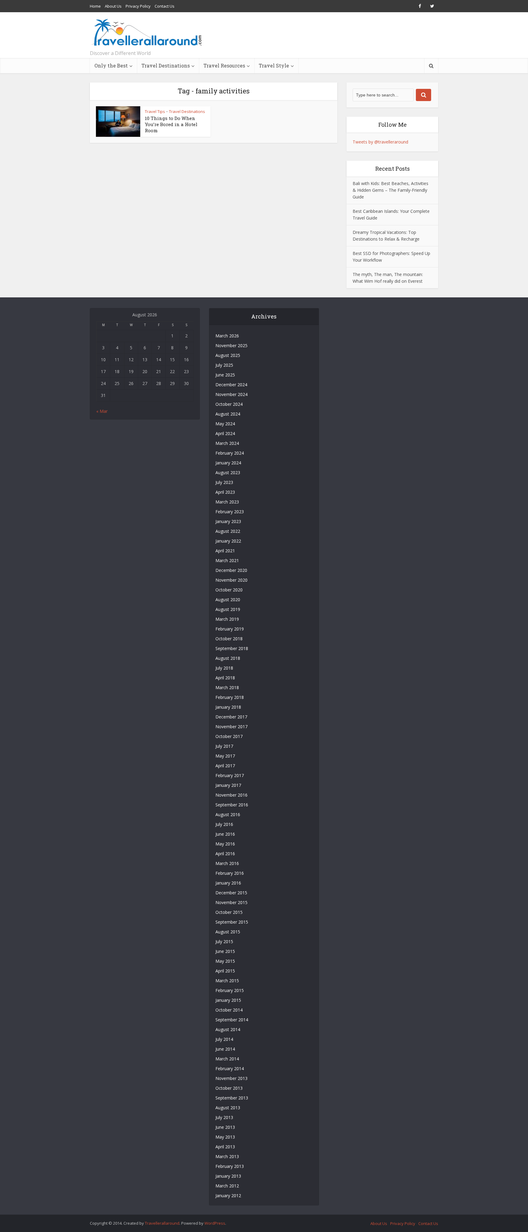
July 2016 (224, 824)
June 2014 (225, 1049)
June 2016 (225, 834)
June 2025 (225, 375)
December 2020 (231, 570)
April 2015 (225, 971)
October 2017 (229, 736)
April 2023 (225, 492)
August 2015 (227, 932)
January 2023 (228, 521)
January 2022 (228, 541)
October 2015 (229, 912)
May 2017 (225, 756)
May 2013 (225, 1137)
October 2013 (229, 1088)
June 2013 (225, 1127)
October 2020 (229, 590)
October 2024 (229, 404)
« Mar (102, 411)
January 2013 (228, 1176)
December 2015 (231, 893)
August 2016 (227, 814)
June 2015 (225, 951)
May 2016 (225, 844)
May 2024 (225, 424)
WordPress (214, 1223)
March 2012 (227, 1186)
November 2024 (231, 394)
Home (95, 6)
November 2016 (231, 795)
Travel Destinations (165, 65)
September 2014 (231, 1020)
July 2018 (224, 668)
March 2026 (227, 336)
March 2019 (227, 619)
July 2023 (224, 482)
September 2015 (231, 922)
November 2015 (231, 902)
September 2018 (231, 648)
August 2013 (227, 1107)
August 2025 (227, 355)
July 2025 (224, 365)
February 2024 (229, 453)
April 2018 (225, 678)
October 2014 (229, 1010)
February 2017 (229, 775)
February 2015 (229, 990)
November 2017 (231, 726)
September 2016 (231, 805)
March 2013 (227, 1156)
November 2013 (231, 1078)
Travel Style (274, 65)
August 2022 (227, 531)
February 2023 (229, 511)
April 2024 (225, 433)
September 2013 (231, 1098)
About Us (113, 6)
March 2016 (227, 863)
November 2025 (231, 345)
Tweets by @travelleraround (380, 142)
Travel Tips (155, 111)
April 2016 (225, 853)
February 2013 (229, 1166)
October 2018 (229, 638)
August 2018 (227, 658)
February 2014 (229, 1068)
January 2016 (228, 883)
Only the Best (111, 65)
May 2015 (225, 961)
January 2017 (228, 785)
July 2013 (224, 1117)
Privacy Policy (138, 6)
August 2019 (227, 609)
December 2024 (231, 384)
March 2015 (227, 980)
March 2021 (227, 560)
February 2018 (229, 697)
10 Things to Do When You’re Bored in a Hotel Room (171, 124)
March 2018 (227, 687)
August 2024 (227, 414)
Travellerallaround (162, 1223)
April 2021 (225, 551)
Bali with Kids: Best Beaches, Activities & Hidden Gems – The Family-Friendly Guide (390, 190)
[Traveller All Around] (147, 32)
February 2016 (229, 873)
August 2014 (227, 1029)
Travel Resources (224, 65)
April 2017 (225, 766)
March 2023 (227, 502)
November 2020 (231, 580)
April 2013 (225, 1147)
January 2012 (228, 1195)
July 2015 (224, 941)
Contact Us (164, 6)
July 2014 (224, 1039)
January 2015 (228, 1000)
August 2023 (227, 472)
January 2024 (228, 463)
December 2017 (231, 717)
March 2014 (227, 1059)
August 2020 (227, 599)
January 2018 (228, 707)
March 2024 (227, 443)
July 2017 (224, 746)
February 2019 (229, 629)
